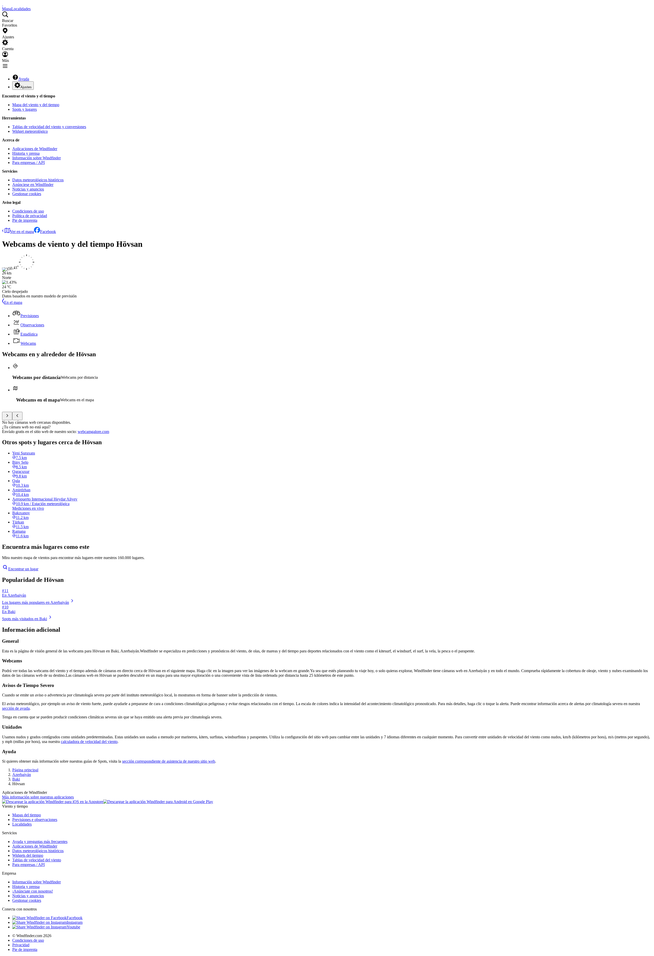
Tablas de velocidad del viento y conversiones (49, 127)
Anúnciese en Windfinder (32, 184)
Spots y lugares (24, 109)
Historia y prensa (26, 153)
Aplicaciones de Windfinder (34, 149)
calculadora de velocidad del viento (89, 741)
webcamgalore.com (93, 431)
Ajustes (26, 87)
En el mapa (13, 302)
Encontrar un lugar (23, 569)
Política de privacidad (29, 216)
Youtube (73, 927)
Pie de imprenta (24, 220)
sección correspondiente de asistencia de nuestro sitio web (168, 761)
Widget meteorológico (30, 131)
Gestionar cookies (26, 194)
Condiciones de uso (28, 211)
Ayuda (23, 79)
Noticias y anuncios (28, 189)
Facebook (48, 231)
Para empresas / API (28, 162)
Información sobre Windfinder (36, 158)
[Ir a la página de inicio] (2, 4)
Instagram (75, 922)
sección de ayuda (16, 708)
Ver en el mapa (22, 231)
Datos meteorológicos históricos (38, 180)
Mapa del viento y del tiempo (35, 105)
